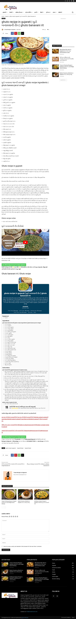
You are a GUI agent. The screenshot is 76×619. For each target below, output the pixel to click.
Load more (62, 80)
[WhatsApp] (19, 33)
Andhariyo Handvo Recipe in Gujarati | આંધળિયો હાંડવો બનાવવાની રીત (41, 502)
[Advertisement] (63, 28)
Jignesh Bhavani (25, 617)
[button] (72, 12)
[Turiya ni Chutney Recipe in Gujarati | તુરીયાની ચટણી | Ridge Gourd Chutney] (9, 494)
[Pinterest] (15, 33)
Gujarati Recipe (20, 448)
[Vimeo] (71, 1)
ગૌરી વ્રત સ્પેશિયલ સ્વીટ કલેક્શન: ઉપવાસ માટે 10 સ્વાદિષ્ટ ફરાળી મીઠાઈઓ (67, 59)
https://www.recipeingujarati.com (20, 474)
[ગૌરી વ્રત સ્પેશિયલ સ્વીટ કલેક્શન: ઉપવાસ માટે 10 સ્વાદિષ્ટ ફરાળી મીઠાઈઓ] (55, 59)
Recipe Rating (5, 516)
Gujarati (7, 16)
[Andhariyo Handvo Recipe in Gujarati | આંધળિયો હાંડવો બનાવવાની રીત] (41, 494)
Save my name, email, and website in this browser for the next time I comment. (22, 546)
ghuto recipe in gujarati (11, 448)
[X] (69, 1)
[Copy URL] (22, 33)
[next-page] (5, 507)
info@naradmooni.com (31, 611)
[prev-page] (2, 507)
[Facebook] (65, 1)
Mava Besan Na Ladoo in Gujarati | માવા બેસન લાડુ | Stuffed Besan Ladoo (65, 51)
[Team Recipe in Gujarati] (3, 29)
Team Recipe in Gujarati (10, 29)
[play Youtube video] (25, 242)
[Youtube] (73, 1)
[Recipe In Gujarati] (10, 7)
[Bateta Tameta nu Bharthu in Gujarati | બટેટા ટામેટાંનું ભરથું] (25, 494)
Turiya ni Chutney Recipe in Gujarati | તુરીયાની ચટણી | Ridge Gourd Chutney (9, 502)
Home (3, 16)
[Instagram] (67, 1)
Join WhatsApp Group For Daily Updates (14, 265)
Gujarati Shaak (28, 448)
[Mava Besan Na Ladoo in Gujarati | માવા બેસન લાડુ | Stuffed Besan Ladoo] (55, 51)
